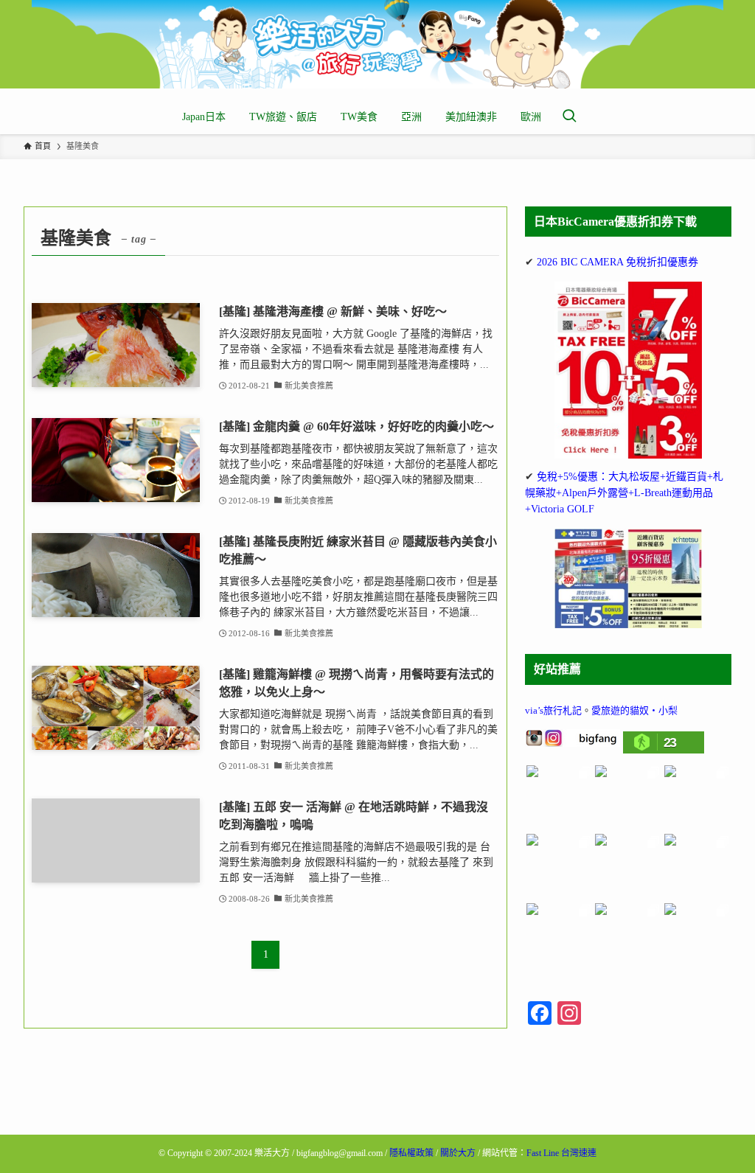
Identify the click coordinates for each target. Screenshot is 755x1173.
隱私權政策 (411, 1153)
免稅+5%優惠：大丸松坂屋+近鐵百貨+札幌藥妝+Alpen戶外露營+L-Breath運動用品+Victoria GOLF (624, 493)
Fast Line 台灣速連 (561, 1153)
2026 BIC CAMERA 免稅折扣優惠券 (617, 262)
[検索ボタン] (569, 117)
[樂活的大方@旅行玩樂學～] (377, 44)
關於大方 (458, 1153)
